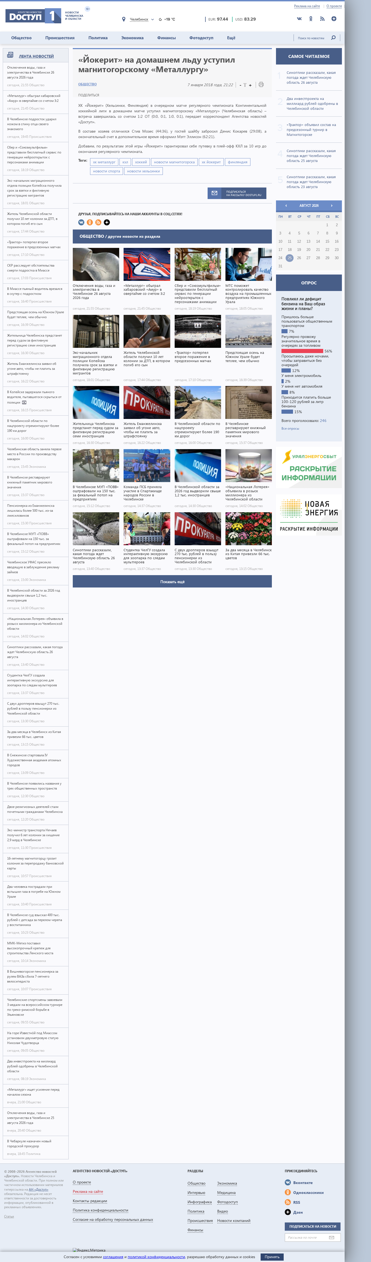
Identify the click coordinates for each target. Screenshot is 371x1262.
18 (290, 250)
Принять (272, 1256)
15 (327, 242)
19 (299, 250)
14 (318, 242)
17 (280, 250)
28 (318, 258)
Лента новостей (36, 56)
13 (308, 242)
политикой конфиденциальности (156, 1256)
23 (337, 250)
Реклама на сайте (307, 6)
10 (280, 242)
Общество (21, 37)
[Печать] (261, 85)
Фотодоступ (201, 37)
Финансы (166, 37)
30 (337, 258)
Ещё (231, 37)
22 (327, 250)
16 (337, 242)
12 (299, 242)
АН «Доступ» (38, 1189)
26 (299, 258)
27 (308, 258)
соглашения (113, 1256)
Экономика (132, 37)
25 (290, 258)
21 (318, 250)
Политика (98, 37)
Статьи (9, 1216)
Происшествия (60, 37)
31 (280, 266)
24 (280, 258)
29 (327, 258)
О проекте (334, 6)
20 (308, 250)
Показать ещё (172, 581)
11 (289, 242)
